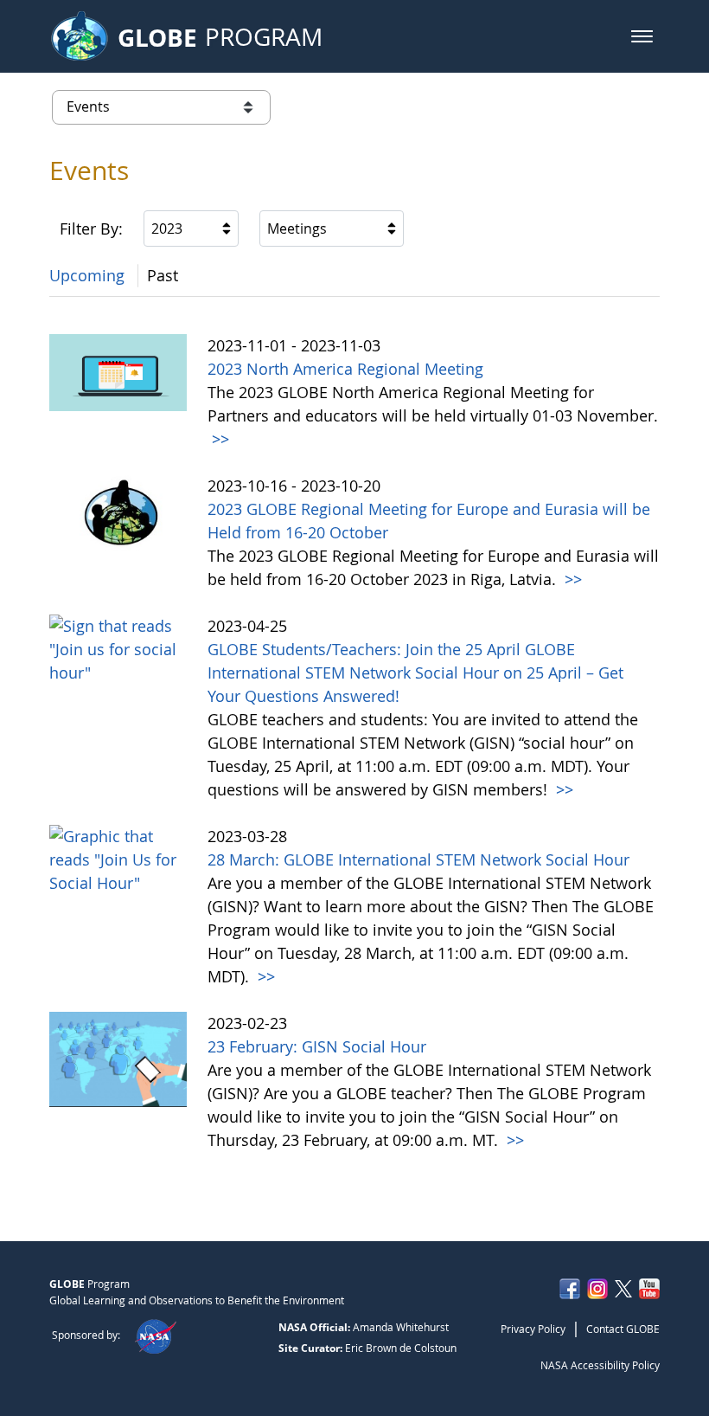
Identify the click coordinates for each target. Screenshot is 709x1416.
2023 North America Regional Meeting (345, 368)
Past (162, 275)
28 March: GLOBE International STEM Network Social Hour (418, 859)
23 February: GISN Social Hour (317, 1046)
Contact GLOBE (623, 1329)
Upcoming (87, 275)
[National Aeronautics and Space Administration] (155, 1335)
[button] (642, 36)
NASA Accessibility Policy (600, 1365)
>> (218, 438)
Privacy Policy (533, 1329)
